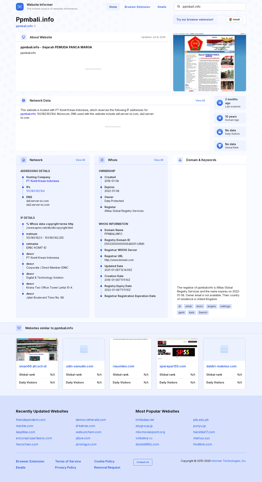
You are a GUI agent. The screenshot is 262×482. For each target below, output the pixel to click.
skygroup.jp (144, 426)
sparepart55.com (173, 366)
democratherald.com (91, 420)
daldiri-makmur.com (221, 366)
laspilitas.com (25, 432)
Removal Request (107, 467)
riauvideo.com (123, 366)
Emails (162, 6)
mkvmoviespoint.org (150, 432)
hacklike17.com (204, 432)
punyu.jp (199, 426)
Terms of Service (68, 461)
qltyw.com (83, 438)
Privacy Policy (65, 467)
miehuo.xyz (201, 438)
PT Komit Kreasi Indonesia (42, 181)
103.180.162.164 (35, 190)
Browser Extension (137, 6)
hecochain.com (27, 444)
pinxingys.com (86, 444)
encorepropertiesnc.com (34, 438)
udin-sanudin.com (79, 366)
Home (113, 6)
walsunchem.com (88, 432)
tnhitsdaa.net (145, 420)
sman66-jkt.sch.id (32, 366)
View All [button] (200, 100)
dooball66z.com (147, 444)
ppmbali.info (24, 26)
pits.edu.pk (201, 420)
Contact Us (143, 462)
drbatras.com (85, 426)
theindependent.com (30, 420)
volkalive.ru (144, 438)
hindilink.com (202, 444)
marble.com (24, 426)
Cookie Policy (104, 461)
